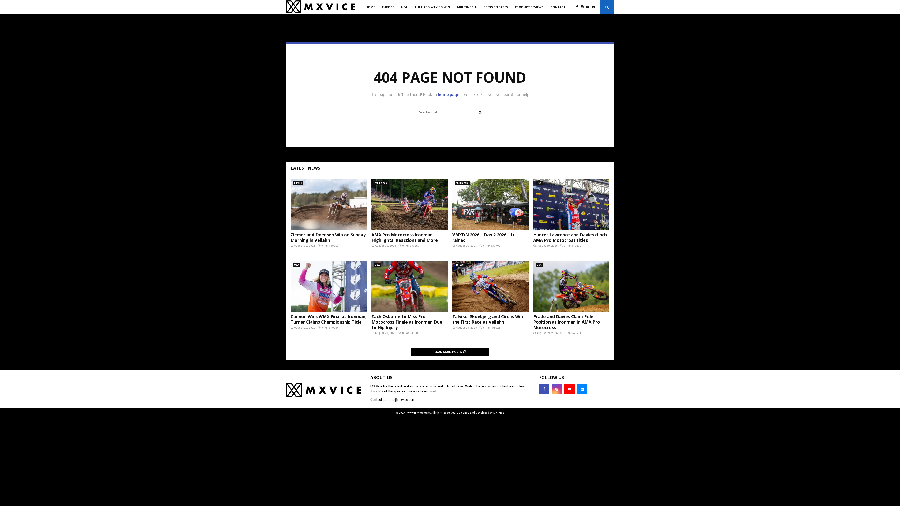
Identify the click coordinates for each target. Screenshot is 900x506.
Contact (558, 7)
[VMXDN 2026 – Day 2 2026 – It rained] (490, 204)
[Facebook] (578, 7)
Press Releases (496, 7)
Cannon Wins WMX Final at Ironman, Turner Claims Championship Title (329, 319)
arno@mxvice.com (401, 400)
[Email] (595, 7)
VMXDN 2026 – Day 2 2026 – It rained (483, 237)
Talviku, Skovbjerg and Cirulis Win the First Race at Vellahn (487, 319)
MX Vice (498, 412)
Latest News (305, 168)
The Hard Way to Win (432, 7)
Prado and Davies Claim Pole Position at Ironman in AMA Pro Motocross (566, 322)
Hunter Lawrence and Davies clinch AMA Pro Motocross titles (570, 237)
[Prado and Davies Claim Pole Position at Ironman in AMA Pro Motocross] (571, 286)
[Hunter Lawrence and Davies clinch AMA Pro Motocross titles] (571, 204)
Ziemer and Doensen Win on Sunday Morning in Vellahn (328, 237)
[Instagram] (583, 7)
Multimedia (467, 7)
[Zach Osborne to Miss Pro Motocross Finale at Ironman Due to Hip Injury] (409, 286)
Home (370, 7)
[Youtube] (589, 7)
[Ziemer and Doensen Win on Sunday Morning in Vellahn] (329, 204)
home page (448, 94)
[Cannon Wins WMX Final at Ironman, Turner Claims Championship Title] (329, 286)
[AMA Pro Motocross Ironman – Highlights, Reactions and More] (409, 204)
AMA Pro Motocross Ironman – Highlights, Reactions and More (404, 237)
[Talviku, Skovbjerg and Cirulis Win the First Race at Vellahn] (490, 286)
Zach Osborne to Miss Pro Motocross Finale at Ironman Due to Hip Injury (406, 322)
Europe (388, 7)
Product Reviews (529, 7)
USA (404, 7)
